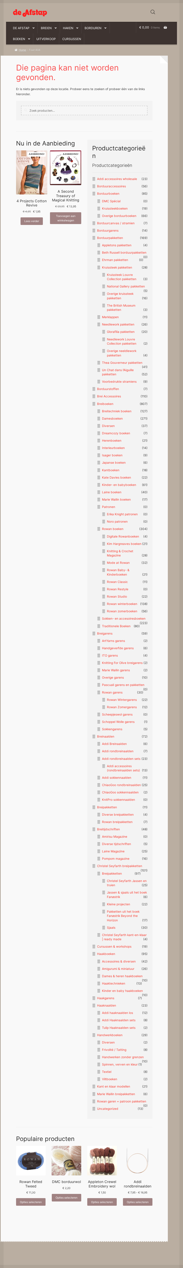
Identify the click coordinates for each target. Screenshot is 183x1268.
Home (22, 50)
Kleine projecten (118, 904)
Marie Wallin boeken (116, 499)
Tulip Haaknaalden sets (118, 1027)
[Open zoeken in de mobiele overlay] (153, 12)
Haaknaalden (106, 1005)
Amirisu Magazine (114, 836)
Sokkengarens (112, 729)
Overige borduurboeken (119, 216)
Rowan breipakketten (117, 822)
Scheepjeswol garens (117, 714)
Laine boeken (111, 492)
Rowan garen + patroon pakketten (121, 1101)
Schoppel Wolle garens (118, 722)
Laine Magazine (113, 851)
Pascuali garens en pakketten (123, 685)
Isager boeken (112, 455)
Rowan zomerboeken (122, 611)
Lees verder (31, 221)
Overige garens (113, 677)
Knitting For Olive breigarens (122, 663)
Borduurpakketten (110, 238)
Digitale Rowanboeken (123, 536)
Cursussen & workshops (114, 946)
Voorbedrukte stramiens (119, 381)
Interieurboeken (113, 448)
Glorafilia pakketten (121, 332)
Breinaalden (105, 736)
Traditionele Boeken (116, 626)
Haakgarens (105, 998)
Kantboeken (110, 470)
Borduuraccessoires (111, 186)
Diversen (108, 426)
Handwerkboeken (110, 1035)
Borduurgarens (108, 230)
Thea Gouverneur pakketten (122, 362)
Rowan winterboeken (122, 604)
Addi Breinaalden (114, 744)
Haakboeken (106, 954)
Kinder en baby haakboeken (122, 991)
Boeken (19, 39)
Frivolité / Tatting (114, 1050)
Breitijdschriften (108, 829)
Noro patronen (117, 521)
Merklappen (110, 317)
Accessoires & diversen (119, 961)
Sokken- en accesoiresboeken (124, 618)
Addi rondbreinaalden (117, 751)
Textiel (106, 1072)
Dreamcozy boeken (116, 433)
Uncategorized (107, 1108)
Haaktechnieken (113, 983)
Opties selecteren (31, 1202)
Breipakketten (107, 807)
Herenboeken (111, 440)
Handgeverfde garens (118, 648)
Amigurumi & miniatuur (118, 969)
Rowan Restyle (117, 589)
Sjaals (111, 927)
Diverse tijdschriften (116, 844)
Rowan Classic (117, 582)
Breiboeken (105, 404)
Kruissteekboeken (115, 208)
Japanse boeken (114, 462)
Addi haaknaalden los (117, 1013)
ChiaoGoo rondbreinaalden (121, 785)
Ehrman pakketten (115, 260)
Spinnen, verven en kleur (120, 1064)
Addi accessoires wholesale (117, 179)
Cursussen (71, 39)
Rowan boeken (112, 529)
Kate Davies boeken (116, 477)
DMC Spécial (111, 201)
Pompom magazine (115, 858)
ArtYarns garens (113, 641)
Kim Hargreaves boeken (124, 544)
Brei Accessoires (109, 396)
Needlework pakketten (118, 324)
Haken (68, 28)
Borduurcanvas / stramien (116, 223)
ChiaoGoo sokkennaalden (120, 792)
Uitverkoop (46, 39)
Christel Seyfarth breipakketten (119, 866)
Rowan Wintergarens (122, 700)
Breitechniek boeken (116, 411)
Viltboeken (109, 1079)
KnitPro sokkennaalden (118, 799)
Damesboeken (112, 418)
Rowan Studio (117, 596)
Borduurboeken (108, 193)
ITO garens (110, 655)
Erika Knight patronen (122, 514)
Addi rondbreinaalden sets (121, 758)
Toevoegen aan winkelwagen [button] (65, 218)
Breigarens (104, 633)
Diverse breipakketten (118, 814)
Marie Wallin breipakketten (116, 1094)
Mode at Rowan (118, 562)
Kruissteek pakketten (117, 267)
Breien (46, 28)
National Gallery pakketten (126, 286)
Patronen (108, 507)
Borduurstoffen (108, 389)
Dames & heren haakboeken (122, 976)
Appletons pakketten (116, 245)
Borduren (93, 28)
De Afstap (21, 28)
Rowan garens (112, 692)
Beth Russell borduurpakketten (124, 252)
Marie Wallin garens (116, 670)
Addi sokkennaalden (116, 777)
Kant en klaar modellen (113, 1086)
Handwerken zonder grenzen (123, 1057)
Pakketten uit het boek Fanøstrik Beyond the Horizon (123, 916)
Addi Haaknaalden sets (118, 1020)
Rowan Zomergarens (122, 707)
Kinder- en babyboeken (119, 485)
